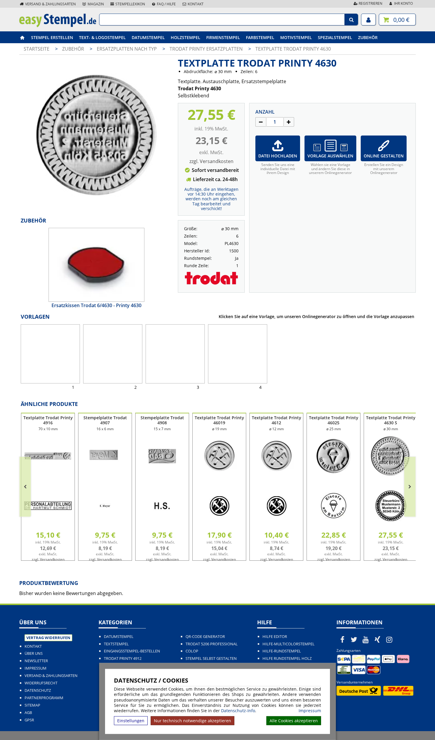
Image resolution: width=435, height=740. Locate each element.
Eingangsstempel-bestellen (132, 651)
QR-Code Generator (205, 636)
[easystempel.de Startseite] (57, 25)
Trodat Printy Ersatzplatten (207, 49)
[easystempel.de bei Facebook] (342, 639)
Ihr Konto (403, 3)
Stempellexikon (130, 4)
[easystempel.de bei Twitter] (354, 639)
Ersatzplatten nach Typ (127, 49)
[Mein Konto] (368, 19)
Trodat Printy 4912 (122, 658)
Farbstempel (260, 37)
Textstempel (116, 644)
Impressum (310, 710)
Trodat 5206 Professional (212, 644)
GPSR (29, 720)
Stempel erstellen (52, 37)
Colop (192, 651)
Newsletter (36, 661)
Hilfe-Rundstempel (281, 651)
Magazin (95, 4)
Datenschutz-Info (238, 710)
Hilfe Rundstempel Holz (287, 658)
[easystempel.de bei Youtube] (366, 639)
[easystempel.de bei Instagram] (389, 639)
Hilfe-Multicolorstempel (288, 644)
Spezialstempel (335, 37)
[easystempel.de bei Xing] (378, 639)
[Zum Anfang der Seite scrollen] (393, 727)
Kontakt (195, 4)
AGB (28, 712)
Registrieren (370, 3)
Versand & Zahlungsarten (50, 4)
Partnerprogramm (44, 698)
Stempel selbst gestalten (211, 658)
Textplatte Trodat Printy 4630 (293, 49)
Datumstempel (148, 37)
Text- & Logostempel (102, 37)
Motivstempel (296, 37)
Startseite (36, 49)
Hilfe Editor (274, 636)
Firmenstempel (223, 37)
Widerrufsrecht (41, 683)
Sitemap (32, 705)
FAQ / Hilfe (166, 4)
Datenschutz (38, 690)
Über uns (34, 653)
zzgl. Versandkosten (211, 161)
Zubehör (368, 37)
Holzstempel (185, 37)
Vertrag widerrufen (48, 637)
